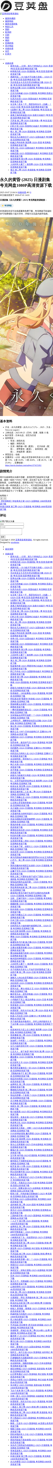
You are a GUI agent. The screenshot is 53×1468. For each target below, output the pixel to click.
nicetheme (15, 542)
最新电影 (9, 21)
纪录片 (8, 54)
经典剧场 (9, 43)
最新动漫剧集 (11, 24)
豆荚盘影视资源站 (23, 540)
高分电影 (9, 46)
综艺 (7, 51)
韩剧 (7, 37)
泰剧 (7, 40)
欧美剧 (8, 32)
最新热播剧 (10, 18)
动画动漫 (9, 48)
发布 (2, 537)
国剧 (7, 29)
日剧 (7, 35)
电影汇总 (9, 27)
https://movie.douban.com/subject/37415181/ (23, 465)
